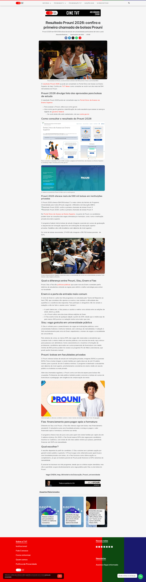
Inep (59, 475)
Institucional (21, 546)
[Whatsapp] (99, 547)
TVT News (66, 86)
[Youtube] (96, 547)
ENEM (53, 475)
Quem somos (22, 560)
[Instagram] (102, 547)
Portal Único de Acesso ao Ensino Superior (59, 214)
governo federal (58, 112)
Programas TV (59, 3)
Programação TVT (75, 3)
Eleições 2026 (89, 3)
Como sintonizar (23, 555)
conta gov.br (84, 114)
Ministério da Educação (71, 475)
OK (60, 576)
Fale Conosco (22, 551)
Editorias (46, 3)
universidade (94, 475)
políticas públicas (63, 284)
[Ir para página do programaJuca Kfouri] (73, 486)
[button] (129, 3)
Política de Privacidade (26, 564)
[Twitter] (104, 547)
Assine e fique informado (107, 565)
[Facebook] (107, 547)
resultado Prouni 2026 (51, 84)
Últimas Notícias (102, 3)
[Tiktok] (109, 547)
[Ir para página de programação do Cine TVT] (73, 16)
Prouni (85, 475)
